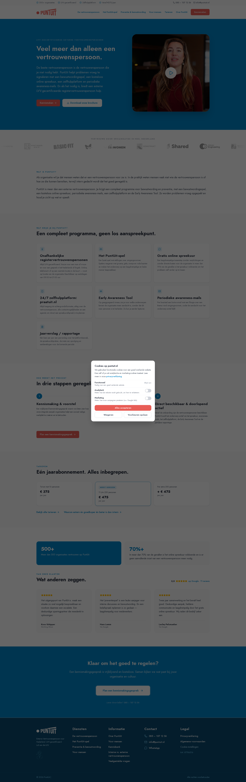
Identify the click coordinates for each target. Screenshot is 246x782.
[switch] (148, 390)
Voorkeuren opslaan (137, 414)
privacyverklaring (114, 376)
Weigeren (108, 414)
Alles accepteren (123, 407)
